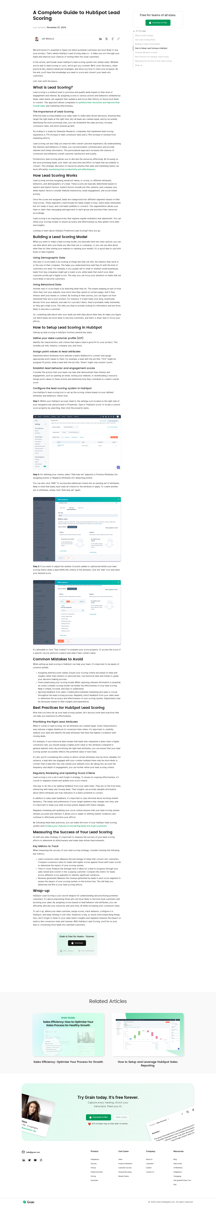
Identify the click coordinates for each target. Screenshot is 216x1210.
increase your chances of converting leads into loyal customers (75, 826)
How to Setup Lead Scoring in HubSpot (151, 48)
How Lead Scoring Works (145, 40)
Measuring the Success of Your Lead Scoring (153, 61)
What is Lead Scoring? (144, 35)
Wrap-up (138, 65)
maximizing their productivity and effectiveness (71, 169)
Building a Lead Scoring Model (147, 44)
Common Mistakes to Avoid (146, 52)
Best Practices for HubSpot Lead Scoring (152, 57)
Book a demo (121, 1117)
